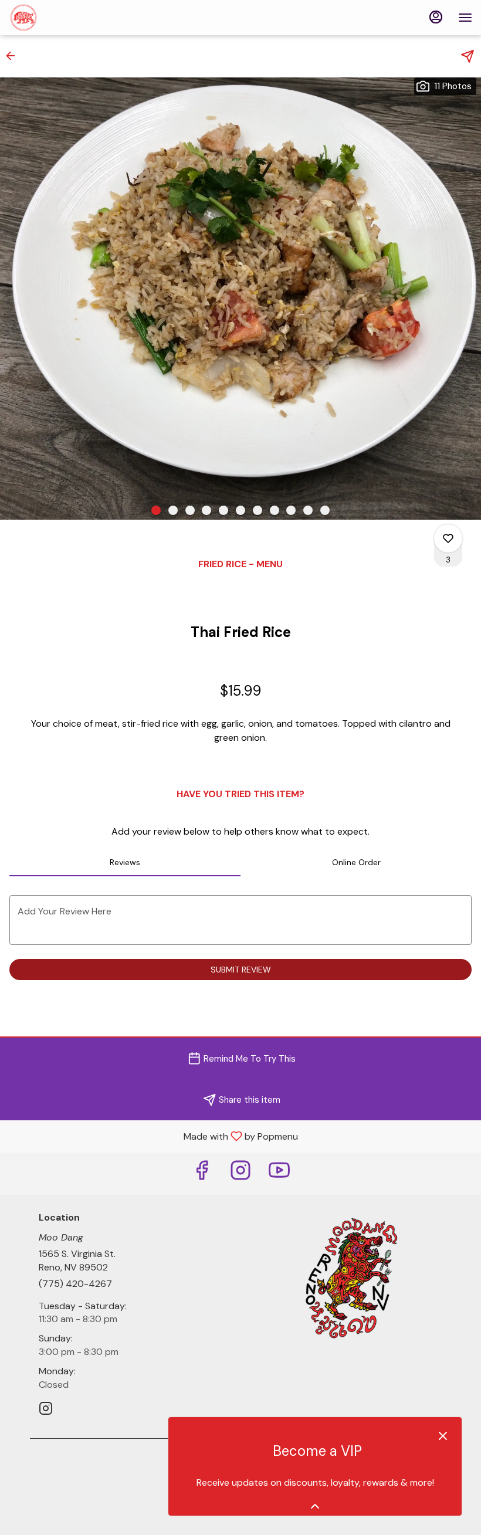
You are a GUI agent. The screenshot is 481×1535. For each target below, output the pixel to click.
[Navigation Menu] (465, 18)
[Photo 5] (223, 510)
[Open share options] (467, 56)
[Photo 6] (240, 510)
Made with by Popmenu (153, 1136)
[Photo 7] (257, 510)
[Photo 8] (274, 510)
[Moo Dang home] (61, 17)
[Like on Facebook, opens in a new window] (201, 1173)
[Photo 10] (308, 510)
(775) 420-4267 (75, 1284)
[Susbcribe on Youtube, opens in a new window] (279, 1173)
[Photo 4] (206, 510)
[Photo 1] (156, 510)
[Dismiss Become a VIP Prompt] (443, 1436)
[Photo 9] (291, 510)
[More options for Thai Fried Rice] (448, 538)
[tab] (124, 862)
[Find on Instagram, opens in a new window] (240, 1173)
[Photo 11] (325, 510)
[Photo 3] (190, 510)
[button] (14, 56)
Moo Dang (350, 1276)
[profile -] (436, 17)
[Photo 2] (173, 510)
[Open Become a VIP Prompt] (315, 1506)
